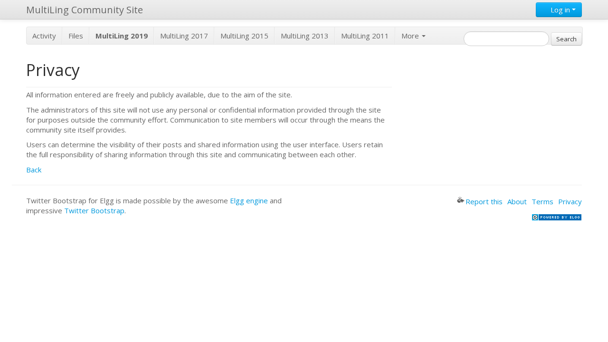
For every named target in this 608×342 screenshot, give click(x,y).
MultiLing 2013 (305, 35)
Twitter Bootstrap (94, 210)
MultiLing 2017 (184, 35)
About (517, 201)
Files (75, 35)
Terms (542, 201)
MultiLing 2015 (244, 35)
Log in (560, 9)
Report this (484, 201)
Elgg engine (249, 200)
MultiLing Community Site (84, 9)
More (411, 35)
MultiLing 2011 (365, 35)
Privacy (570, 201)
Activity (44, 35)
